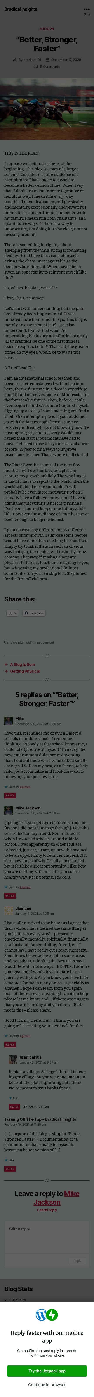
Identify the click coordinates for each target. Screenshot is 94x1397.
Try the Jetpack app (47, 1371)
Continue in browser (47, 1384)
